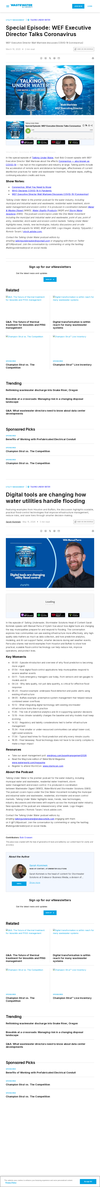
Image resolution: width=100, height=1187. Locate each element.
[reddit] (54, 58)
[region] (50, 1181)
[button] (8, 6)
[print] (93, 58)
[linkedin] (45, 58)
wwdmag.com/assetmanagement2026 (67, 755)
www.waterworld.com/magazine (28, 762)
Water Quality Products (44, 210)
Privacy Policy (10, 1183)
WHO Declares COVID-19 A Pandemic (32, 190)
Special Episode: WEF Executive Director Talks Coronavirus (37, 152)
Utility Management (15, 20)
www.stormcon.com (53, 766)
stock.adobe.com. (32, 231)
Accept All (88, 1181)
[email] (59, 58)
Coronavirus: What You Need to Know (31, 187)
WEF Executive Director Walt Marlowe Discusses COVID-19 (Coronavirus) (50, 194)
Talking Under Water (40, 20)
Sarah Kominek (13, 522)
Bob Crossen (26, 837)
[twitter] (50, 58)
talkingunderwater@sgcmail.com (32, 241)
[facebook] (41, 58)
